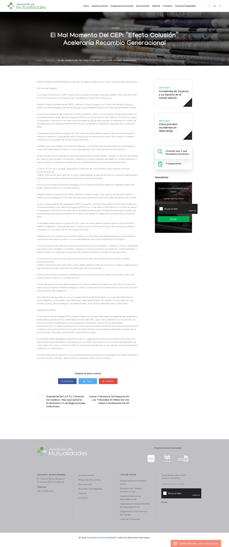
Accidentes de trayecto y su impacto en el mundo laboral (174, 95)
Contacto (167, 6)
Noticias (156, 6)
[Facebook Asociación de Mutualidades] (209, 6)
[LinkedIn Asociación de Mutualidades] (220, 6)
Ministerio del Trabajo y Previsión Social (131, 490)
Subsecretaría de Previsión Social (133, 482)
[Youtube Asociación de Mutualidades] (214, 6)
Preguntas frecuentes (122, 6)
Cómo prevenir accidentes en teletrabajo (168, 128)
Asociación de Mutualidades (101, 537)
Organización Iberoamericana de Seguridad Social (135, 505)
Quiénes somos (100, 6)
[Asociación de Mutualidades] (26, 6)
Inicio (86, 6)
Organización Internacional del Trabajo (133, 513)
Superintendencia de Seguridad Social (130, 498)
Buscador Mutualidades (90, 489)
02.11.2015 (116, 28)
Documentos (142, 6)
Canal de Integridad (185, 6)
